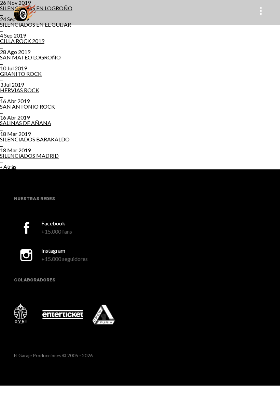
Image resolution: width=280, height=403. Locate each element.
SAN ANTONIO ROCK (27, 106)
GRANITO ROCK (21, 73)
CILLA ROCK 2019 (22, 41)
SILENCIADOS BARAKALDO (35, 139)
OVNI (27, 314)
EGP (25, 12)
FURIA (113, 315)
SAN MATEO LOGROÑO (30, 57)
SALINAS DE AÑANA (25, 123)
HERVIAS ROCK (19, 90)
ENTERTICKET (62, 315)
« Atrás (8, 166)
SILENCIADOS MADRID (29, 155)
